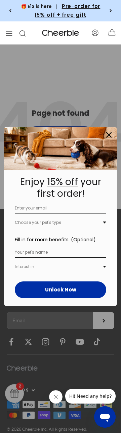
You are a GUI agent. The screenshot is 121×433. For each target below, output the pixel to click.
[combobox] (60, 223)
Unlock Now (60, 289)
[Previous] (10, 10)
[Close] (109, 135)
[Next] (111, 10)
